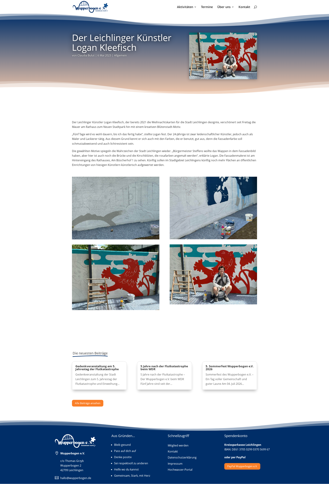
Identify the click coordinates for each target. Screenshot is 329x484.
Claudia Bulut (86, 55)
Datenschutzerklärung (182, 457)
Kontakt (244, 7)
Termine (207, 7)
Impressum (175, 463)
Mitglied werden (178, 445)
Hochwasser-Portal (180, 469)
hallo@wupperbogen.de (75, 478)
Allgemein (120, 55)
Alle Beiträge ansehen (87, 403)
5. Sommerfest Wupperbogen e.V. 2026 (230, 367)
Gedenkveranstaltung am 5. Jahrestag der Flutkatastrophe (97, 367)
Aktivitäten (185, 7)
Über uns (224, 7)
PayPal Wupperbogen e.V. (242, 466)
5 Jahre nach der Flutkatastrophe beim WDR (164, 367)
